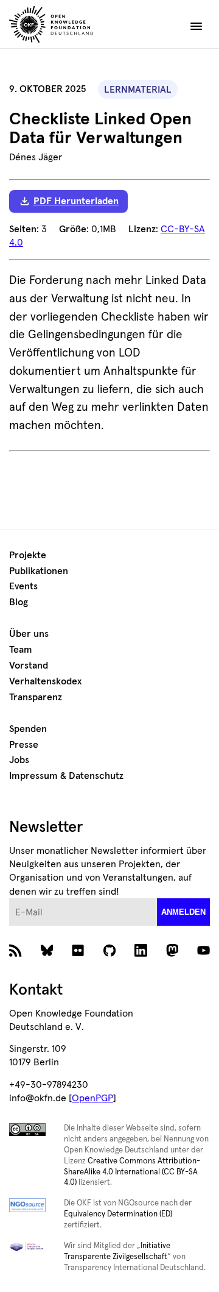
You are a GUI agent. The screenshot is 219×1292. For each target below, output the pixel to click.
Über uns (29, 634)
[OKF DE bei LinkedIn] (140, 953)
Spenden (28, 729)
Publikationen (38, 571)
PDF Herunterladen (76, 201)
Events (23, 586)
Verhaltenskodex (45, 681)
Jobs (19, 760)
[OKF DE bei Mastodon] (172, 953)
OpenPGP (92, 1098)
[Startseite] (73, 26)
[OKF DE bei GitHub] (109, 953)
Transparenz (35, 697)
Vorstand (28, 665)
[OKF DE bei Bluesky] (47, 953)
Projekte (27, 555)
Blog (18, 602)
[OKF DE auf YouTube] (203, 953)
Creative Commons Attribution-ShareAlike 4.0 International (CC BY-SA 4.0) (132, 1172)
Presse (23, 745)
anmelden (183, 912)
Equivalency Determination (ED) (118, 1214)
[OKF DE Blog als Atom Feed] (15, 953)
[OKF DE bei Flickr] (78, 953)
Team (20, 650)
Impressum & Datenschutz (66, 776)
